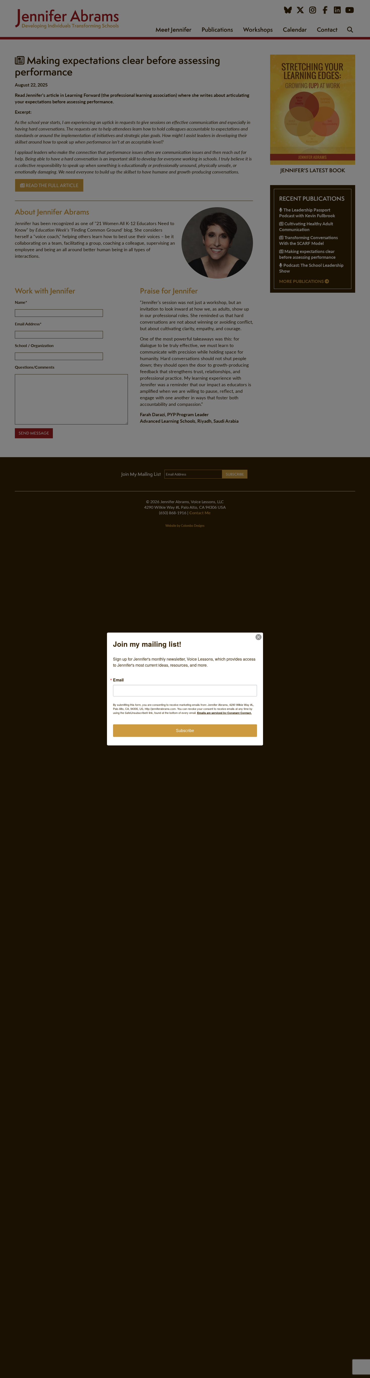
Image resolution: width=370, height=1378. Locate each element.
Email (118, 680)
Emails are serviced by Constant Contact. (224, 713)
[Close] (258, 637)
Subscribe (185, 730)
